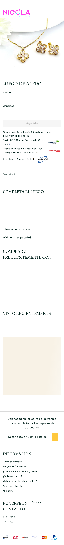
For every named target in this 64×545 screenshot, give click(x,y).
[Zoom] (61, 74)
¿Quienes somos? (12, 476)
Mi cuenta (8, 491)
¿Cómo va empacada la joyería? (20, 471)
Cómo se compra (12, 461)
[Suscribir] (55, 437)
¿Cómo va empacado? (17, 237)
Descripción (10, 174)
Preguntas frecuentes (15, 466)
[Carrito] (58, 12)
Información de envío (16, 229)
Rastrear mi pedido (13, 486)
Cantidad (9, 106)
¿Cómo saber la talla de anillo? (20, 481)
